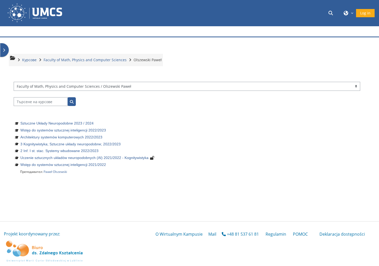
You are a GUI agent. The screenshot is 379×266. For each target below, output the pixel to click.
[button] (331, 13)
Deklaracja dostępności (342, 234)
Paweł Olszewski (55, 172)
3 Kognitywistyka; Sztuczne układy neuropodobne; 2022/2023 (70, 144)
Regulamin (276, 234)
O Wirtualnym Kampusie (179, 234)
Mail (212, 234)
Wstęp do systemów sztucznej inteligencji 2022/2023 (63, 130)
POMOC (300, 234)
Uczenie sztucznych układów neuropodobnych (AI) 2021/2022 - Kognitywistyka (84, 158)
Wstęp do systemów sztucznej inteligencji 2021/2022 (63, 165)
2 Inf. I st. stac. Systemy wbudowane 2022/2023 (59, 151)
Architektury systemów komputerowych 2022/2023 (61, 137)
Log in (365, 13)
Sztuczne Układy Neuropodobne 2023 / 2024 (57, 123)
